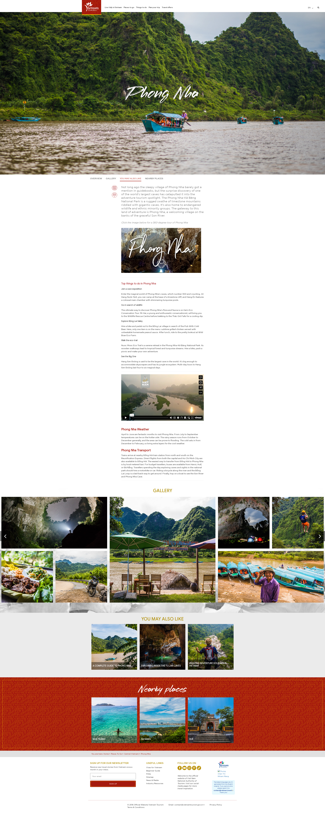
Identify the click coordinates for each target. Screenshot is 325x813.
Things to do (141, 7)
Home (106, 754)
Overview (96, 178)
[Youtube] (184, 768)
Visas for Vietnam (154, 767)
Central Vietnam (131, 754)
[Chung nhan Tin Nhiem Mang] (223, 774)
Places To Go (116, 754)
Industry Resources (154, 783)
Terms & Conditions (135, 807)
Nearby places (154, 178)
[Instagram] (189, 768)
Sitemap (149, 777)
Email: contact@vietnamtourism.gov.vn (186, 805)
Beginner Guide (153, 771)
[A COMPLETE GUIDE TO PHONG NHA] (114, 647)
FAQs (148, 774)
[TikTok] (199, 768)
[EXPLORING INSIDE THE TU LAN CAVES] (162, 647)
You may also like (130, 178)
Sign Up (113, 784)
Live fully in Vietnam (113, 7)
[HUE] (211, 720)
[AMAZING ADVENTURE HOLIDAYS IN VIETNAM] (211, 647)
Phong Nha (146, 754)
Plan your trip (154, 7)
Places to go (129, 7)
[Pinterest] (194, 768)
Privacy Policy (216, 805)
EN (309, 8)
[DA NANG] (162, 720)
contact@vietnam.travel (223, 790)
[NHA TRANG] (114, 720)
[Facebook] (179, 768)
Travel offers (167, 7)
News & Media (152, 780)
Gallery (111, 178)
